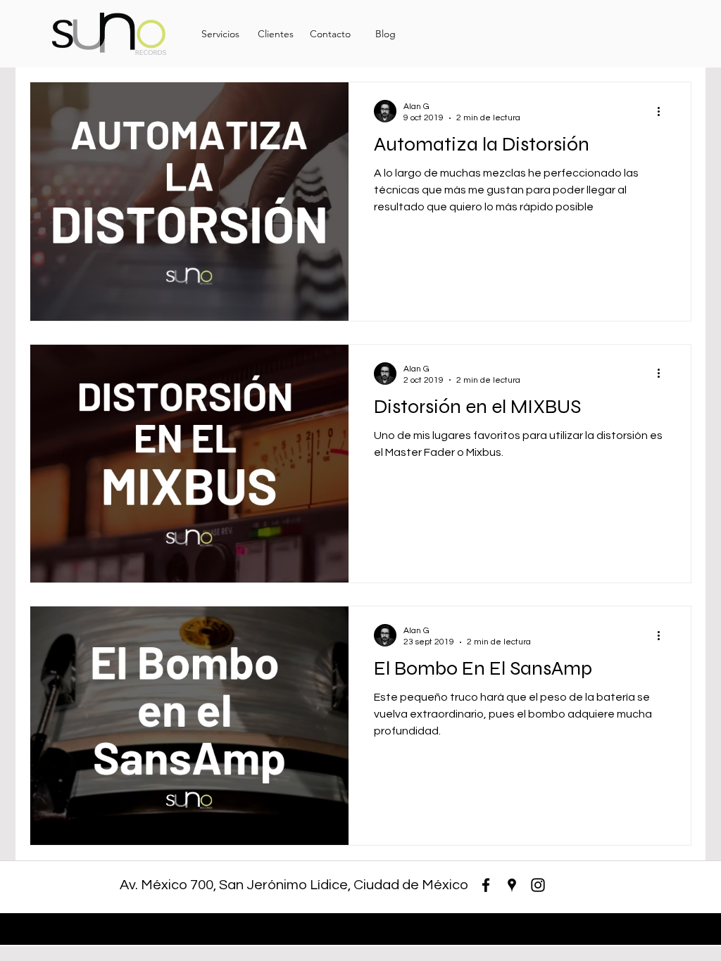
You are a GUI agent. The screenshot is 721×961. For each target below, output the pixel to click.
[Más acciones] (663, 111)
